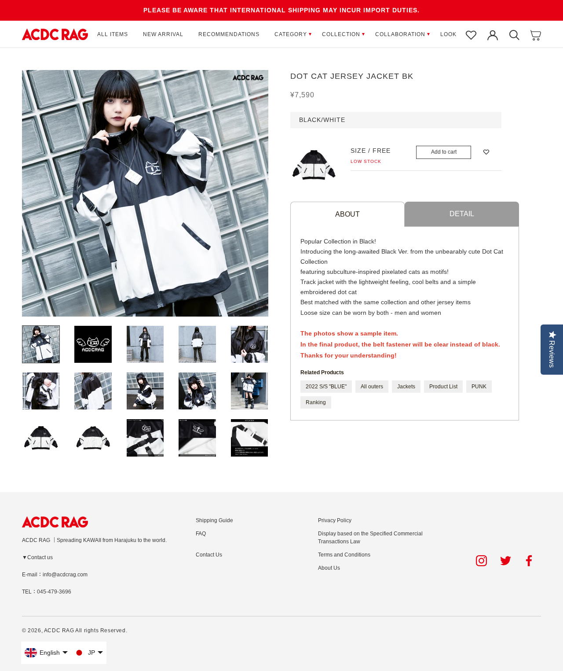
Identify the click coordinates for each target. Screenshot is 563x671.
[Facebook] (530, 560)
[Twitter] (505, 560)
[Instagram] (481, 560)
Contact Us (209, 555)
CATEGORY (290, 34)
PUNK (479, 386)
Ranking (316, 402)
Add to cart (444, 152)
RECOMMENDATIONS (229, 34)
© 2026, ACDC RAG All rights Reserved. (74, 630)
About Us (329, 568)
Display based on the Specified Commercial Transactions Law (370, 538)
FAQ (201, 534)
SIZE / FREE (371, 150)
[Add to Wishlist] (486, 152)
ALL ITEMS (112, 34)
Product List (443, 386)
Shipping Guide (214, 520)
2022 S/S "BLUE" (326, 386)
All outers (372, 386)
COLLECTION (341, 34)
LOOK (448, 34)
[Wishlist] (471, 34)
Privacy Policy (334, 520)
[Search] (514, 34)
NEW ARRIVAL (163, 34)
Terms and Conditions (344, 555)
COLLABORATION (400, 34)
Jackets (406, 386)
